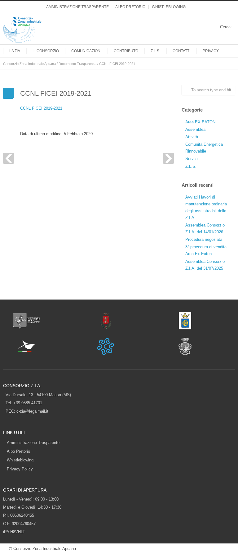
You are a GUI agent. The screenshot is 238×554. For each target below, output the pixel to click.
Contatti (181, 51)
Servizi (191, 158)
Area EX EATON (200, 122)
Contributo (126, 51)
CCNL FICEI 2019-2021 (41, 108)
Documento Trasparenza (77, 64)
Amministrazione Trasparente (77, 7)
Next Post (168, 158)
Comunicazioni (86, 51)
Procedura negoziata (203, 239)
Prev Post (8, 158)
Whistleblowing (169, 7)
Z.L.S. (155, 51)
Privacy (211, 51)
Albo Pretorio (130, 7)
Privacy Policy (20, 469)
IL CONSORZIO (46, 51)
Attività (191, 137)
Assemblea (195, 129)
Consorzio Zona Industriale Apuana (29, 64)
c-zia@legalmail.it (32, 411)
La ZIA (14, 51)
